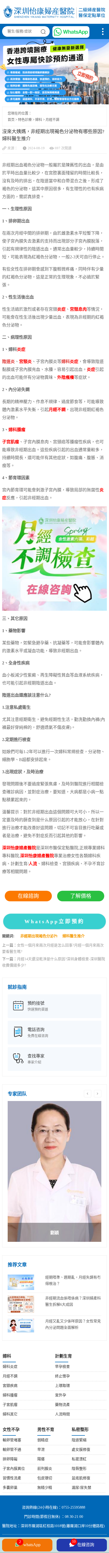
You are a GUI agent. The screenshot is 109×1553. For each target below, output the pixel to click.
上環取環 (62, 1386)
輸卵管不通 (12, 1450)
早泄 (41, 1450)
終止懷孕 (62, 1376)
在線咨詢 (83, 1543)
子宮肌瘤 (10, 1405)
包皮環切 (44, 1478)
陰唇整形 (79, 1469)
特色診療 (25, 120)
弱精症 (42, 1440)
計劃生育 (63, 1356)
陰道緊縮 (79, 1440)
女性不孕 (11, 1430)
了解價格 (80, 896)
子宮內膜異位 (14, 1469)
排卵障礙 (10, 1459)
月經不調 (52, 120)
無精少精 (44, 1488)
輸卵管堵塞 (12, 1440)
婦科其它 (10, 1414)
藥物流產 (62, 1405)
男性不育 (45, 1430)
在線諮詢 (28, 896)
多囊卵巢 (10, 1488)
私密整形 (80, 1430)
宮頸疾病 (10, 1386)
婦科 (38, 120)
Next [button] (97, 1093)
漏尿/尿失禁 (81, 1488)
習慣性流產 (12, 1478)
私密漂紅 (79, 1459)
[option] (54, 1171)
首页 (11, 120)
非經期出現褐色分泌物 (38, 936)
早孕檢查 (62, 1367)
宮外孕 (60, 1395)
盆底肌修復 (81, 1478)
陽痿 (41, 1459)
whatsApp (29, 1543)
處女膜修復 (81, 1450)
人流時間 (62, 1414)
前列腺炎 (44, 1469)
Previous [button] (87, 1093)
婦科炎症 (10, 1367)
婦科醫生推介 (73, 936)
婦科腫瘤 (10, 1395)
